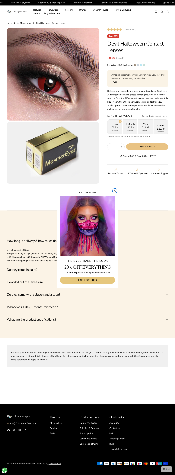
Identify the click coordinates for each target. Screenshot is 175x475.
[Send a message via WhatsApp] (4, 470)
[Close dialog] (114, 190)
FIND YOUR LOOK (87, 280)
